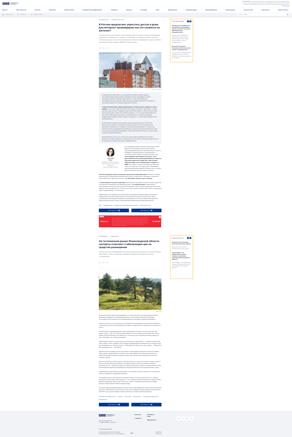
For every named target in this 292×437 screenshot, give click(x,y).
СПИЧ (157, 10)
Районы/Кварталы (211, 10)
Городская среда (191, 10)
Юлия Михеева (103, 236)
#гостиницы (128, 396)
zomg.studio (159, 433)
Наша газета (266, 10)
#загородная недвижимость (151, 396)
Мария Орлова (286, 6)
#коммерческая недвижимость (107, 396)
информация (116, 137)
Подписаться (23, 14)
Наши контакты (283, 10)
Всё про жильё (69, 10)
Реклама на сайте (150, 415)
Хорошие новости (178, 238)
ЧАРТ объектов (21, 10)
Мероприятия (172, 10)
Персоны (129, 10)
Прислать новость (38, 14)
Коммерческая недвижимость (92, 10)
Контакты (138, 414)
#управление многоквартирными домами (126, 205)
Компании (114, 10)
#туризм (120, 396)
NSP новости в (112, 210)
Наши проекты (230, 10)
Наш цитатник (248, 10)
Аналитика (52, 10)
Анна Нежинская (103, 19)
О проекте (138, 418)
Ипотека (37, 10)
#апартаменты (137, 396)
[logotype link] (10, 3)
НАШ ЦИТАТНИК (246, 1)
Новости (4, 10)
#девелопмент (103, 399)
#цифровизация (108, 205)
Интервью (144, 10)
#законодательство (145, 205)
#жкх (100, 205)
